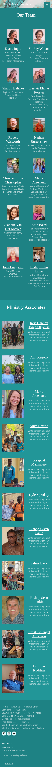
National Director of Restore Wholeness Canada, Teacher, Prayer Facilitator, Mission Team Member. (39, 192)
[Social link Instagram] (9, 733)
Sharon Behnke (13, 88)
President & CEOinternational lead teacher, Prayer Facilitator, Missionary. (13, 56)
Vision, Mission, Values (12, 715)
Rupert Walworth (13, 139)
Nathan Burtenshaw (39, 139)
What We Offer (31, 706)
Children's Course (10, 728)
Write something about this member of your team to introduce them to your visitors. (39, 336)
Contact (37, 712)
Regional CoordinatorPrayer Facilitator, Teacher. (13, 95)
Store (27, 712)
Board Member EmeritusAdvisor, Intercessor (13, 274)
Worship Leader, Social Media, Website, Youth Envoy (39, 148)
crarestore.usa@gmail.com (15, 755)
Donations (7, 718)
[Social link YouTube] (14, 733)
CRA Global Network (11, 712)
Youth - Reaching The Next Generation (20, 725)
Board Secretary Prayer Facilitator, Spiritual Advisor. (39, 56)
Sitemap (9, 763)
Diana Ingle (13, 49)
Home (5, 706)
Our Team (21, 709)
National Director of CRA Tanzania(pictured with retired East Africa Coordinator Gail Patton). (39, 283)
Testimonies (28, 728)
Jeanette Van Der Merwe (13, 227)
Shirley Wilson (39, 49)
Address (7, 743)
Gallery (40, 728)
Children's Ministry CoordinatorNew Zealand (13, 235)
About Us (15, 706)
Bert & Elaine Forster (39, 90)
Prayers (25, 721)
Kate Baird (39, 225)
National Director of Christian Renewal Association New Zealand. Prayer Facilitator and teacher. (39, 234)
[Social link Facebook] (4, 733)
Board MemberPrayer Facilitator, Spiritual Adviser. (13, 148)
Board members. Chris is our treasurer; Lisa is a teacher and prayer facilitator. (13, 190)
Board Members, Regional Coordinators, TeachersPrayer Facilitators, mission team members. (39, 103)
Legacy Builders (22, 718)
